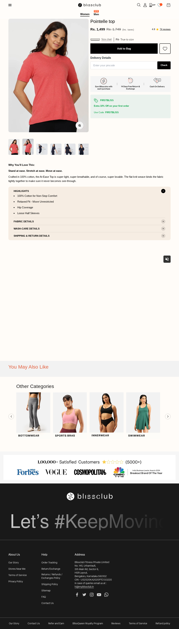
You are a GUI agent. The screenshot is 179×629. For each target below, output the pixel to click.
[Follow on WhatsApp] (106, 594)
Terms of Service (17, 575)
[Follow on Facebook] (77, 594)
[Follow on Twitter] (84, 594)
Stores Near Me (17, 569)
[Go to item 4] (56, 150)
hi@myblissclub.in (84, 587)
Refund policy (163, 623)
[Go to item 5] (70, 150)
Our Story (13, 562)
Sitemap (46, 590)
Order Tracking (49, 562)
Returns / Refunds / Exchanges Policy (51, 576)
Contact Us (47, 603)
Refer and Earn (56, 623)
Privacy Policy (15, 581)
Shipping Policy (49, 584)
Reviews (115, 623)
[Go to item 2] (28, 147)
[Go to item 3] (42, 150)
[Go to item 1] (14, 147)
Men (96, 14)
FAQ (43, 597)
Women (85, 14)
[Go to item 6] (84, 150)
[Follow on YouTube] (99, 594)
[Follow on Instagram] (91, 594)
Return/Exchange (50, 569)
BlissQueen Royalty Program (88, 623)
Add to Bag (124, 48)
